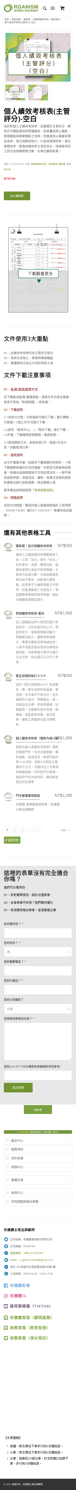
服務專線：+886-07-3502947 (26, 1253)
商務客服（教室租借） (30, 1327)
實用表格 (16, 19)
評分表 (7, 169)
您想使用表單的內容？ (19, 1018)
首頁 (6, 19)
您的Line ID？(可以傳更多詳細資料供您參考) (32, 1066)
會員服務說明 (43, 490)
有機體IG (18, 1295)
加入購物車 (17, 196)
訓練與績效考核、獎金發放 (46, 19)
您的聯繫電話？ (15, 961)
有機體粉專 (20, 1285)
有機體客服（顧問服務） (32, 1317)
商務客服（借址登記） (30, 1337)
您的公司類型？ (14, 999)
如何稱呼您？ (13, 924)
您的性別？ (12, 943)
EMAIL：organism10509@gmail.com (31, 1260)
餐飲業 (27, 19)
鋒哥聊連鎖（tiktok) (30, 1306)
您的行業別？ (13, 980)
